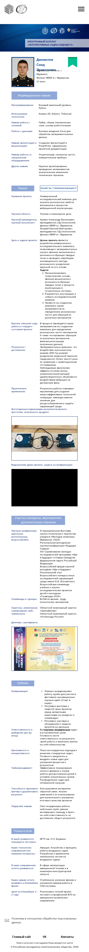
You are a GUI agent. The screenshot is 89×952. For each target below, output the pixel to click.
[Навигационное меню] (81, 9)
